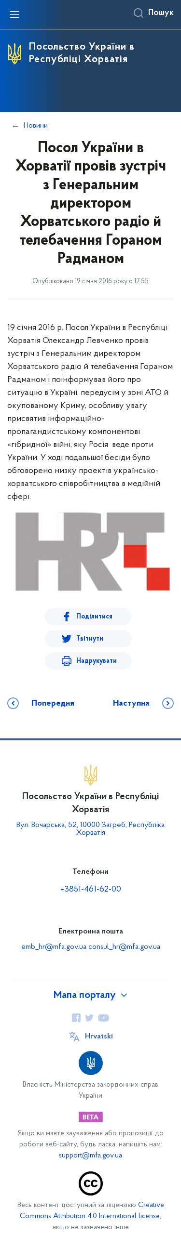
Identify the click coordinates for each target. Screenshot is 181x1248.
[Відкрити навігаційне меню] (14, 14)
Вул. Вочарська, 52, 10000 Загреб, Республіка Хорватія (90, 829)
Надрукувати (96, 661)
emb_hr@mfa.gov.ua (53, 947)
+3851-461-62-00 (90, 889)
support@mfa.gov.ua (90, 1155)
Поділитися (94, 616)
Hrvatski (99, 1036)
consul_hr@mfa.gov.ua (124, 947)
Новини (36, 126)
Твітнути (89, 639)
